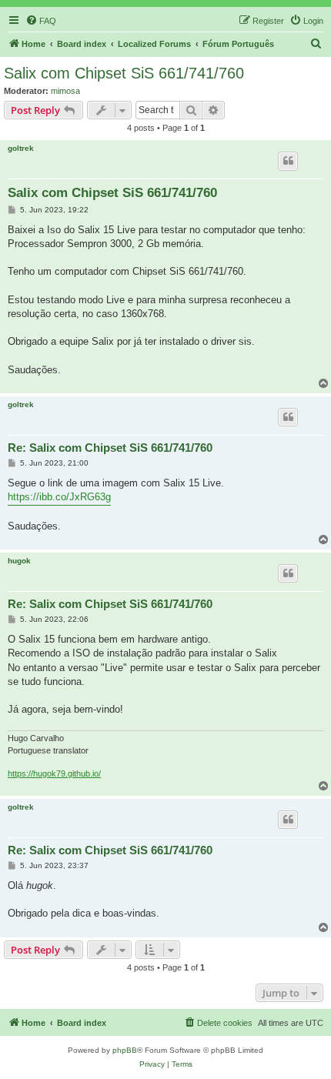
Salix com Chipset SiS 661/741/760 (124, 73)
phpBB (124, 1050)
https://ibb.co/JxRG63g (59, 497)
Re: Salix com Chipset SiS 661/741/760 (110, 447)
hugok (19, 560)
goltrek (21, 148)
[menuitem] (40, 21)
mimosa (65, 90)
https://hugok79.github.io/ (54, 773)
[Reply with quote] (288, 161)
